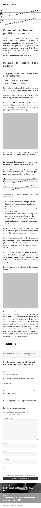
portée (24, 355)
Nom (5, 443)
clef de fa (13, 355)
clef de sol (19, 355)
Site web (6, 459)
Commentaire (8, 418)
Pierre (16, 353)
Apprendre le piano (26, 353)
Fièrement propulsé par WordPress (13, 505)
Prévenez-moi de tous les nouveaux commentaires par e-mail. (20, 470)
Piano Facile (9, 4)
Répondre (7, 383)
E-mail (5, 451)
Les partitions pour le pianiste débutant (22, 401)
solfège (29, 355)
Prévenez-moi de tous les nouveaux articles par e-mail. (19, 475)
